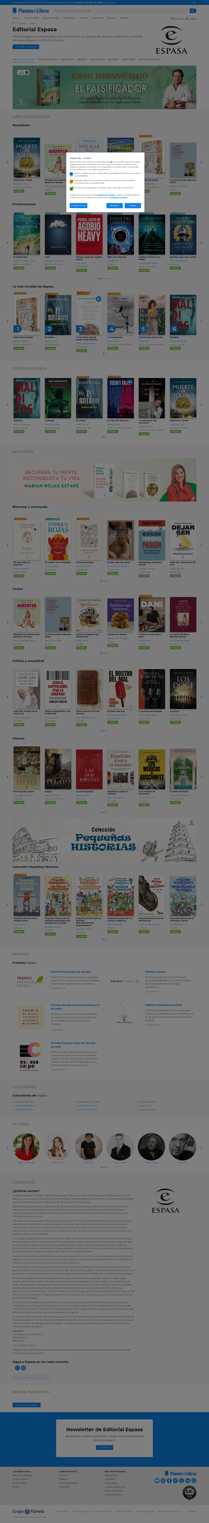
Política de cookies (106, 195)
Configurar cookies (78, 205)
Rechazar (115, 205)
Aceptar (132, 205)
